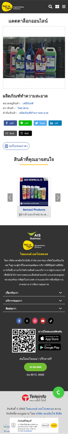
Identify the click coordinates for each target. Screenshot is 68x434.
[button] (10, 123)
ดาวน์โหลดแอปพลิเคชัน (50, 331)
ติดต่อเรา (11, 308)
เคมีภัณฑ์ (28, 103)
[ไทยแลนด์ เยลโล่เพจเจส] (27, 321)
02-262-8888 (35, 366)
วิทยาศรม (23, 108)
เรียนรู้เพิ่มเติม (27, 431)
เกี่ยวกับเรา (12, 292)
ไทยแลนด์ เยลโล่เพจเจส (34, 254)
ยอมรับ (54, 425)
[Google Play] (51, 347)
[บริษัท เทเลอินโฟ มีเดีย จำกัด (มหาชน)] (34, 397)
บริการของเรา (14, 300)
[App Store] (51, 338)
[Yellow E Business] (19, 321)
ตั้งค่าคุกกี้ (45, 425)
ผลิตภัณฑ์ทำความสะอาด (33, 113)
